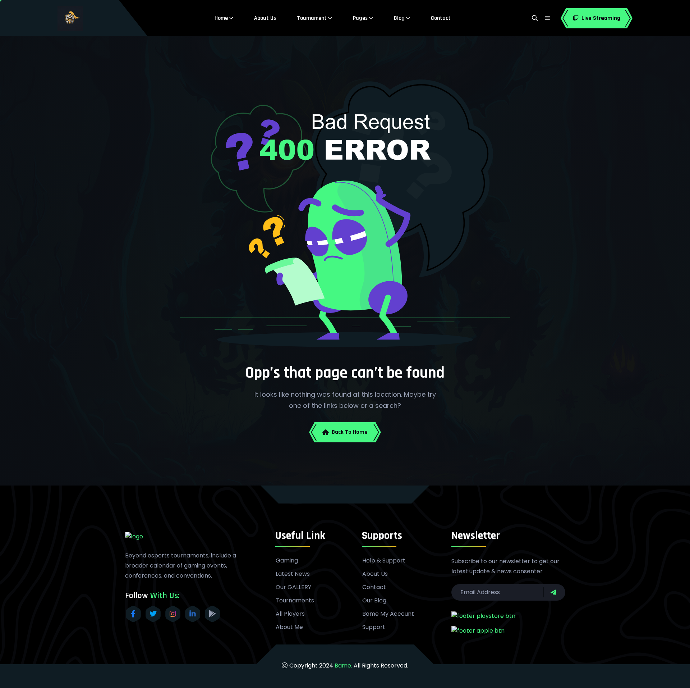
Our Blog (374, 600)
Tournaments (295, 600)
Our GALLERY (293, 587)
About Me (289, 627)
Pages (360, 18)
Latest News (293, 574)
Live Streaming (600, 18)
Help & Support (383, 561)
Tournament (312, 18)
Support (373, 627)
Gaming (287, 561)
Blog (399, 18)
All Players (290, 614)
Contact (441, 18)
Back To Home (350, 432)
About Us (265, 18)
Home (221, 18)
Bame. (343, 665)
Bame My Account (388, 614)
